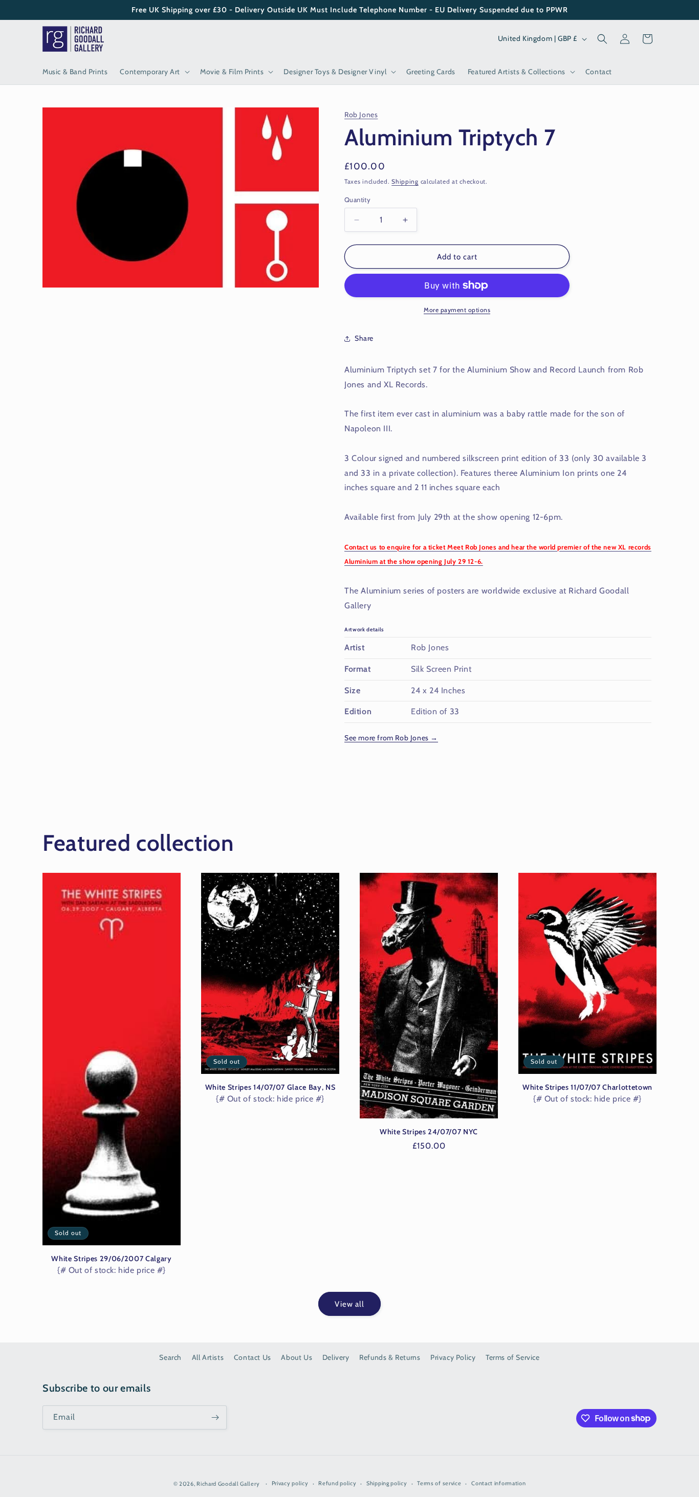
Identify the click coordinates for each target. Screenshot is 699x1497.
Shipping (405, 181)
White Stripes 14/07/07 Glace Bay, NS (270, 1087)
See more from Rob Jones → (391, 737)
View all (349, 1304)
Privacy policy (290, 1483)
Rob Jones (361, 114)
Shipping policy (386, 1483)
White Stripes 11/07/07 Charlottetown (587, 1087)
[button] (154, 71)
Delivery (336, 1357)
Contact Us (252, 1357)
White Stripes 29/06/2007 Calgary (111, 1258)
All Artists (208, 1357)
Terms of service (439, 1483)
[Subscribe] (215, 1417)
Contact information (498, 1483)
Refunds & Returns (389, 1357)
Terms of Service (513, 1357)
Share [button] (364, 338)
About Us (296, 1357)
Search (170, 1357)
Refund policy (337, 1483)
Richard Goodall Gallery (227, 1483)
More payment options (457, 310)
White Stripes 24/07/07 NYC (429, 1131)
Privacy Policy (452, 1357)
